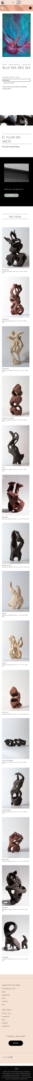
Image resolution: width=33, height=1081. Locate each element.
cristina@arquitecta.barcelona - (12, 1075)
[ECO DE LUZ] (15, 690)
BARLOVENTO (5, 859)
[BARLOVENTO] (15, 837)
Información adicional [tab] (8, 83)
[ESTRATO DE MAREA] (15, 738)
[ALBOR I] (15, 591)
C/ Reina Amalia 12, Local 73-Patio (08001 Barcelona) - (16, 1073)
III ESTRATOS (5, 269)
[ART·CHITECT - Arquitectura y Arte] (2, 8)
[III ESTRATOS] (15, 247)
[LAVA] (15, 445)
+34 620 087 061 (25, 1075)
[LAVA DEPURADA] (15, 788)
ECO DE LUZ (5, 712)
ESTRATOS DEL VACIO (8, 418)
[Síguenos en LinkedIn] (11, 1057)
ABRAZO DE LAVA (6, 565)
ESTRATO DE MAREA (7, 760)
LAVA (3, 467)
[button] (30, 8)
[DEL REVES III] (15, 346)
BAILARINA (5, 907)
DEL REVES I (5, 517)
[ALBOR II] (15, 641)
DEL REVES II (5, 319)
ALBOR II (4, 663)
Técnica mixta (26, 64)
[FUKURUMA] (15, 935)
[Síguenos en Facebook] (4, 1057)
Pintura (4, 64)
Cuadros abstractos (14, 64)
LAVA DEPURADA (6, 810)
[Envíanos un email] (9, 1057)
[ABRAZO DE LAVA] (15, 543)
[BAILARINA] (15, 885)
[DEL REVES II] (15, 297)
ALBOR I (4, 613)
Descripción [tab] (6, 80)
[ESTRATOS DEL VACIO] (15, 396)
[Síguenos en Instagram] (6, 1057)
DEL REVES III (5, 368)
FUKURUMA (5, 957)
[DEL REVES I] (15, 495)
